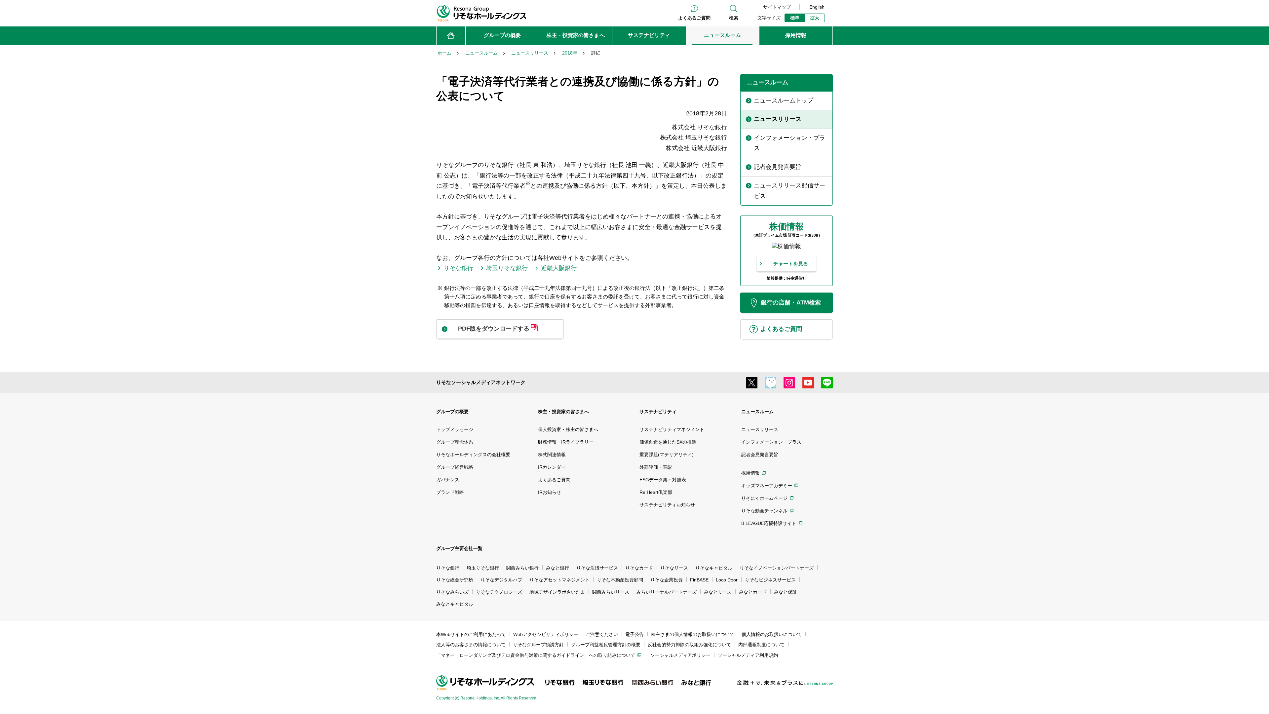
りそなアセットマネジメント (559, 579)
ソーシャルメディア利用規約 (748, 655)
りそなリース (674, 568)
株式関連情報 (552, 454)
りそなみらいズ (452, 592)
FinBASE (699, 579)
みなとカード (753, 592)
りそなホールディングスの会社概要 (473, 454)
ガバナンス (447, 479)
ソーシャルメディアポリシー (680, 655)
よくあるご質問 (694, 17)
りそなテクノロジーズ (499, 592)
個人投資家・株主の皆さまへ (568, 429)
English (817, 7)
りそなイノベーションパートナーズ (777, 568)
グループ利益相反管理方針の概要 (605, 644)
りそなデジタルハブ (501, 579)
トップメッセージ (454, 429)
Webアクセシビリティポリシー (545, 634)
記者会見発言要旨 (759, 454)
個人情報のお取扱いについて (772, 634)
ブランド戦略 (450, 492)
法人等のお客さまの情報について (471, 644)
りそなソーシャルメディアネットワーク (480, 382)
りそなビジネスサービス (770, 579)
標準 (794, 17)
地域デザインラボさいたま (557, 592)
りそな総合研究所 (454, 579)
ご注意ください (602, 634)
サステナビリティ (657, 411)
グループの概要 (452, 411)
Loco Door (727, 579)
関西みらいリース (610, 592)
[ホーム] (451, 35)
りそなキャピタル (713, 568)
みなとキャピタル (454, 604)
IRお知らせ (549, 492)
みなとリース (718, 592)
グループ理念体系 (454, 442)
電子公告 (634, 634)
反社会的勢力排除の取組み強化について (689, 644)
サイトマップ (777, 7)
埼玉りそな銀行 (483, 568)
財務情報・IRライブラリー (566, 442)
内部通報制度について (761, 644)
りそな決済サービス (597, 568)
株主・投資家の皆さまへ (563, 411)
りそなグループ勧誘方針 (538, 644)
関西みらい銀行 (522, 568)
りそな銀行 (447, 568)
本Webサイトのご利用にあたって (471, 634)
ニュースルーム (757, 411)
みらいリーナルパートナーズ (666, 592)
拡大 (814, 17)
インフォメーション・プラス (771, 442)
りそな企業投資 (666, 579)
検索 (733, 17)
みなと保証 (785, 592)
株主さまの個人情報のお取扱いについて (692, 634)
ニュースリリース (759, 429)
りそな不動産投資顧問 (620, 579)
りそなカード (639, 568)
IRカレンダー (552, 467)
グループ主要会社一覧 (459, 548)
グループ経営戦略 (454, 467)
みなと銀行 (557, 568)
